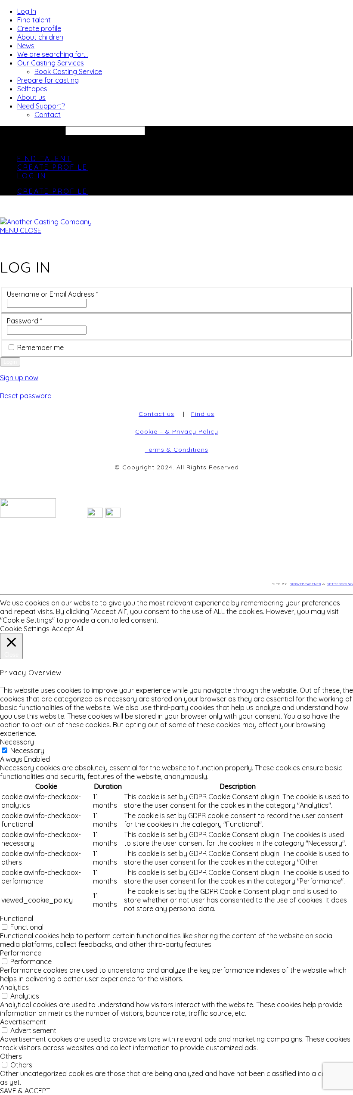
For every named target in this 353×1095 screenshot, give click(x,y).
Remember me (40, 347)
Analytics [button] (14, 987)
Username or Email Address (52, 294)
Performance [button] (20, 953)
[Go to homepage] (46, 221)
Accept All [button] (67, 628)
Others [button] (11, 1056)
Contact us (156, 414)
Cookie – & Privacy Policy (176, 431)
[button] (20, 230)
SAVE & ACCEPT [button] (25, 1090)
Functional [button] (16, 918)
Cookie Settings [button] (25, 628)
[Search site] (5, 143)
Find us (202, 414)
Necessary (27, 750)
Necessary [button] (17, 742)
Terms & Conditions (176, 449)
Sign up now (19, 377)
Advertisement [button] (23, 1021)
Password (24, 320)
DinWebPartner (305, 584)
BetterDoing (340, 584)
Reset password (26, 395)
